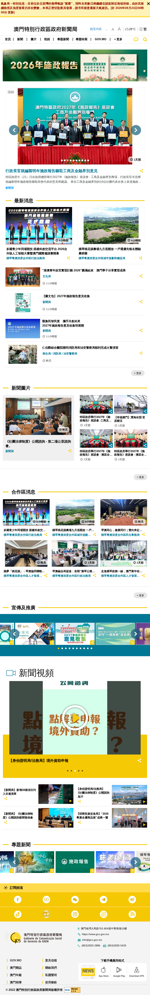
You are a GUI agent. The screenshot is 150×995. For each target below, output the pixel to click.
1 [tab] (58, 648)
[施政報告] (75, 862)
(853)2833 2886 (91, 945)
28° (132, 29)
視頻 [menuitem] (47, 39)
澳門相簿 (16, 982)
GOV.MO (15, 960)
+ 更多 (137, 373)
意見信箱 (51, 960)
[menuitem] (20, 39)
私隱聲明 (51, 975)
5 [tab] (73, 648)
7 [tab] (80, 648)
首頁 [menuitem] (8, 39)
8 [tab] (84, 648)
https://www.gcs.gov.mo (95, 934)
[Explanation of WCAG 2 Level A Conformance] (72, 989)
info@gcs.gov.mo (92, 940)
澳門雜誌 (16, 967)
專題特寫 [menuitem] (81, 39)
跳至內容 (96, 29)
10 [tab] (91, 648)
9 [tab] (88, 648)
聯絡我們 (51, 967)
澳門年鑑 (16, 975)
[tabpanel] (75, 634)
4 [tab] (69, 648)
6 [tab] (77, 648)
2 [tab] (62, 648)
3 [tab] (66, 648)
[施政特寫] (115, 862)
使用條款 (51, 982)
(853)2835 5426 (117, 945)
